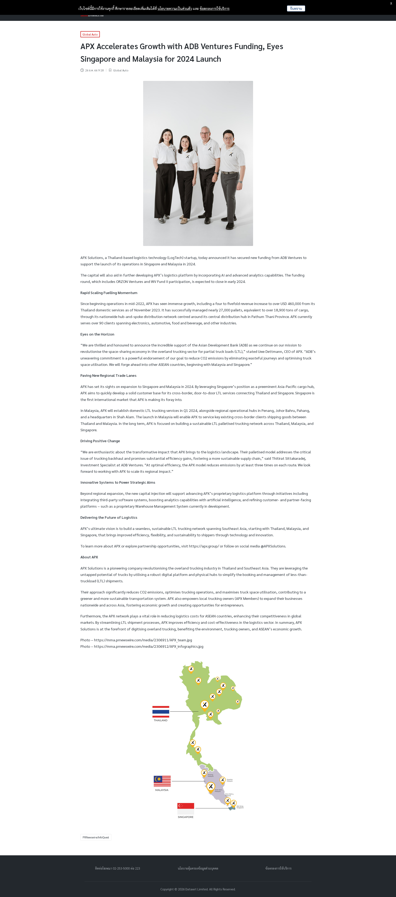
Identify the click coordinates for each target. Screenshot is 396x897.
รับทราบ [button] (296, 8)
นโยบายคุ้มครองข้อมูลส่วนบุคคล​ (198, 868)
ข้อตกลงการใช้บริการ (278, 868)
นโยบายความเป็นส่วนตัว (175, 8)
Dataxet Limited (196, 889)
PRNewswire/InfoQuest (96, 837)
